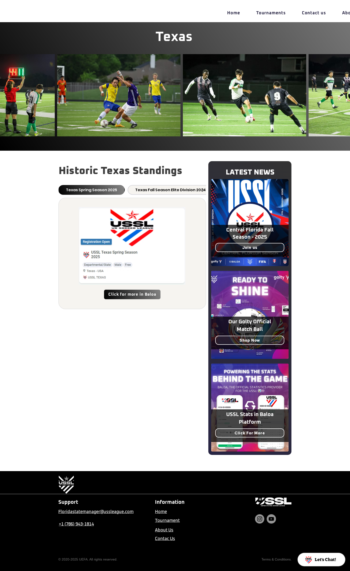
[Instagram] (259, 519)
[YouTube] (271, 519)
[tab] (91, 190)
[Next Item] (342, 95)
